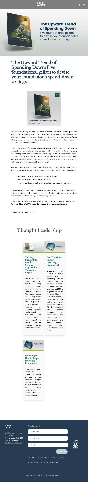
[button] (84, 5)
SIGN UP (61, 451)
